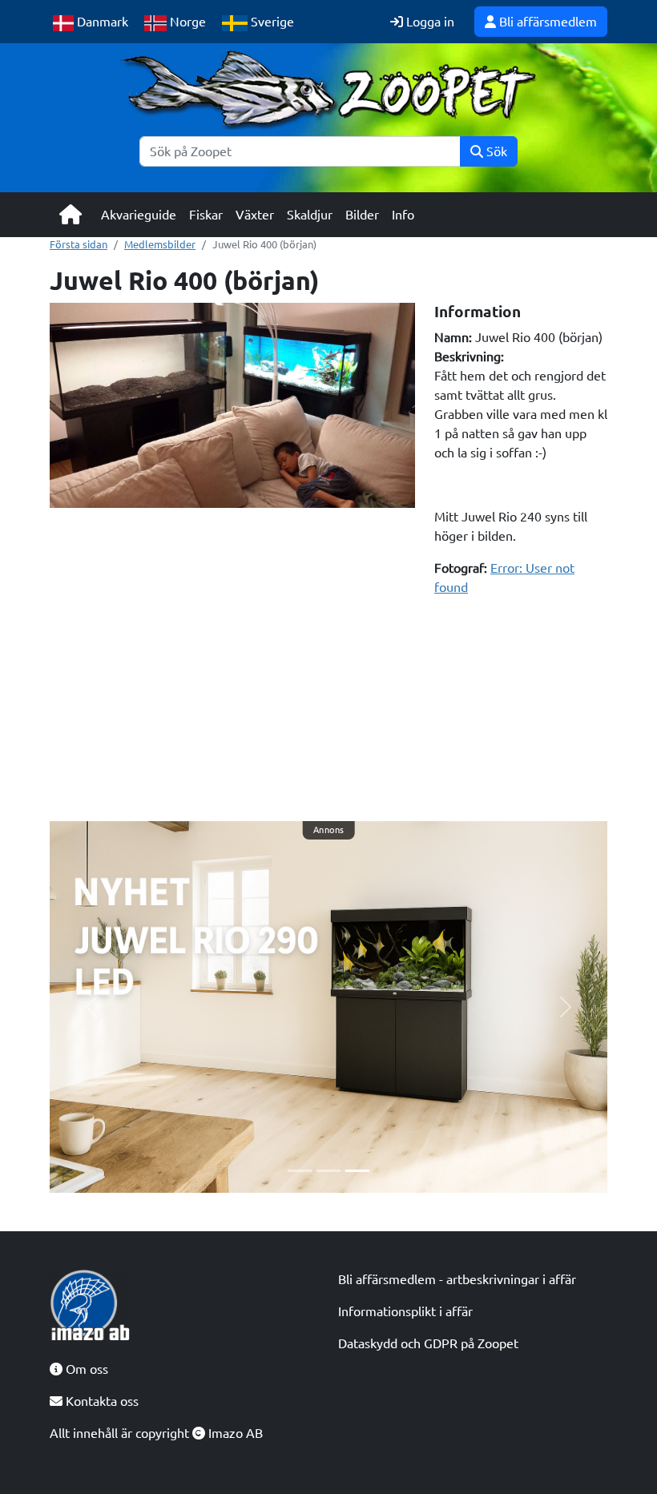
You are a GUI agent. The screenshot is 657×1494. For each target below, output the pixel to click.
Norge (186, 21)
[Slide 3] (357, 1171)
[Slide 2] (328, 1171)
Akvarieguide (138, 214)
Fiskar (206, 214)
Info (403, 214)
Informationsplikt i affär (405, 1311)
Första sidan (78, 244)
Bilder (362, 214)
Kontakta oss (100, 1401)
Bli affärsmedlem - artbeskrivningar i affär (457, 1279)
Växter (255, 214)
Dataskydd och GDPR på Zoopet (428, 1343)
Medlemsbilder (159, 244)
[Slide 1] (300, 1171)
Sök (495, 151)
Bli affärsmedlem (546, 21)
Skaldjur (310, 214)
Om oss (85, 1369)
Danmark (101, 21)
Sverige (271, 21)
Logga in (428, 21)
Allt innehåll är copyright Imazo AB (156, 1433)
